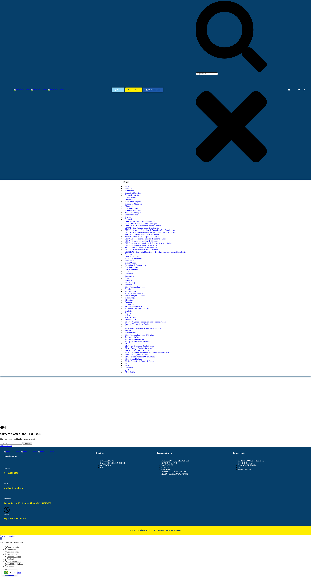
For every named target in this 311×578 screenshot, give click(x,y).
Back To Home (6, 446)
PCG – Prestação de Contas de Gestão (139, 361)
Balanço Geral (130, 317)
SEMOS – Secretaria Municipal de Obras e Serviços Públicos (148, 243)
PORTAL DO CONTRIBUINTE (251, 461)
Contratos (128, 302)
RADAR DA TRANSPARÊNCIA (175, 472)
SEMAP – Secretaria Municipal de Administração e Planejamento (150, 230)
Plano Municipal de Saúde (135, 287)
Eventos (128, 217)
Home (155, 386)
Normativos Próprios (133, 202)
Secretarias (129, 219)
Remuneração (130, 298)
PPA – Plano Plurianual (134, 359)
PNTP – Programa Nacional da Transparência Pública (145, 322)
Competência (130, 199)
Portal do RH (130, 261)
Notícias (128, 289)
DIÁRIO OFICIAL (245, 463)
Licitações (129, 300)
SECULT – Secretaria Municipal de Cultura (142, 234)
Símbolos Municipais (133, 213)
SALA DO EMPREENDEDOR (112, 463)
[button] (1, 538)
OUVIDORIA (106, 465)
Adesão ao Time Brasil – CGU (137, 309)
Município (129, 206)
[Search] (231, 71)
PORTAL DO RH (107, 461)
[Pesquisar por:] (11, 443)
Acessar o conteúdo (7, 536)
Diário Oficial (130, 263)
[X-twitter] (304, 89)
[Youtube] (299, 89)
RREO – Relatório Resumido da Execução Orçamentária (147, 352)
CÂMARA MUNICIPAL (248, 465)
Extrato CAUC (131, 320)
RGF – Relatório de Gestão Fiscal (138, 350)
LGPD (127, 365)
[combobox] (207, 73)
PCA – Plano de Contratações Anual (139, 348)
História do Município (133, 204)
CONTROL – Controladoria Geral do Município (143, 226)
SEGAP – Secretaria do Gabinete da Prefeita (142, 228)
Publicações (129, 276)
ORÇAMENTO (167, 470)
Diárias (127, 315)
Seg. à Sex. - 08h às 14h (15, 518)
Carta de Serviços (131, 256)
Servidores (129, 326)
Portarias (128, 285)
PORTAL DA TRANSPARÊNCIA (175, 461)
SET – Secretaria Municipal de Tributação (141, 248)
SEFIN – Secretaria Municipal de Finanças (141, 241)
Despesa (128, 313)
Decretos (128, 280)
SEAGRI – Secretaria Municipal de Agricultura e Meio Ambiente (150, 232)
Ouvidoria (129, 274)
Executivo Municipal (133, 193)
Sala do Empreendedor (134, 208)
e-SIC (127, 272)
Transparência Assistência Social (137, 341)
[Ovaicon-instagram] (294, 89)
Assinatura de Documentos (135, 265)
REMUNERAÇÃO (169, 463)
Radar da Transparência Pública (137, 324)
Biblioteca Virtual (131, 215)
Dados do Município (133, 210)
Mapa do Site (130, 372)
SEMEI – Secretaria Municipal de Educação (142, 237)
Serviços (128, 254)
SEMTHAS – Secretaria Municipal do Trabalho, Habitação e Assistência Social (155, 252)
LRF (127, 344)
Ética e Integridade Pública (135, 296)
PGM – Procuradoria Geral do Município (141, 223)
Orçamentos (129, 304)
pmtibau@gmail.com (13, 488)
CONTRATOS (167, 467)
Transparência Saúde (133, 337)
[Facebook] (289, 89)
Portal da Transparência (134, 293)
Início (127, 186)
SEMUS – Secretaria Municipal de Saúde (141, 245)
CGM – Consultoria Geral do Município (140, 221)
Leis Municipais (131, 282)
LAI (126, 363)
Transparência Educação (134, 339)
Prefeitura (128, 189)
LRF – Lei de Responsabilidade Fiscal (139, 346)
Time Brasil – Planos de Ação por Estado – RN (143, 328)
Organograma (130, 197)
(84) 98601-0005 (11, 473)
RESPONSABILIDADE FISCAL (174, 474)
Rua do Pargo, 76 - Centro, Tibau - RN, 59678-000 (27, 503)
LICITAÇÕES (167, 465)
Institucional (129, 191)
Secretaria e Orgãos (132, 195)
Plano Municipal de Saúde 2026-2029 (139, 335)
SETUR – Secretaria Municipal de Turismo (141, 250)
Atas (127, 278)
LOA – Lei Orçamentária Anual (137, 355)
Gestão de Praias (131, 269)
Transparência (130, 291)
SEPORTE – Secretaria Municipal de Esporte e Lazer (145, 239)
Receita (128, 331)
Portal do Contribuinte (133, 258)
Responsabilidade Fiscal (134, 307)
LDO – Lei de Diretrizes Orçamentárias (140, 357)
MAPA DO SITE (244, 470)
